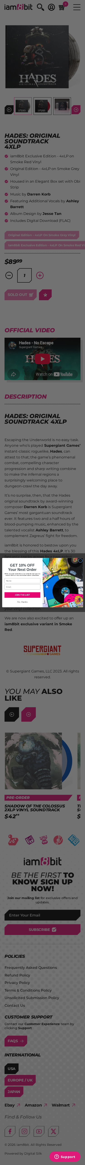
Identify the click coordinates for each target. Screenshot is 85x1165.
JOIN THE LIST (22, 594)
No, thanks (22, 601)
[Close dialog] (80, 560)
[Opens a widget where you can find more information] (64, 1157)
